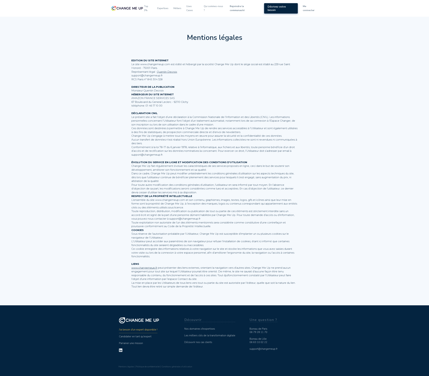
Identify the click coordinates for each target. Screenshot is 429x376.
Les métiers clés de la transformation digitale (209, 335)
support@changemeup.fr (264, 349)
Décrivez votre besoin (277, 8)
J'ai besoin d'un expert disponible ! (138, 329)
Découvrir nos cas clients (198, 342)
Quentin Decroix (167, 71)
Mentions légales (126, 367)
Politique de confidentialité (148, 367)
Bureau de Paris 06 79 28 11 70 (258, 330)
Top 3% (146, 8)
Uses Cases (189, 8)
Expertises (162, 8)
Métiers (177, 8)
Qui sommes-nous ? (213, 8)
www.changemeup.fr (144, 267)
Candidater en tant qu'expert (135, 336)
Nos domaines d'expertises (199, 328)
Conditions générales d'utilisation (177, 367)
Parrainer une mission (131, 343)
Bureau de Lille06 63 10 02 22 (258, 340)
